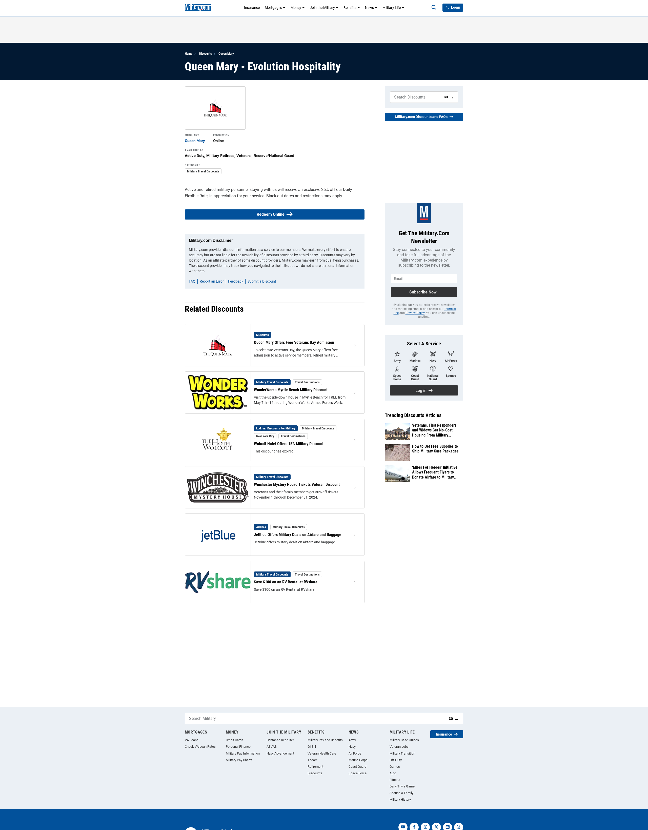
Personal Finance (238, 746)
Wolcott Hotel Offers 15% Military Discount (288, 443)
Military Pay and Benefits (325, 740)
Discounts (205, 53)
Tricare (313, 760)
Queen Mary (226, 53)
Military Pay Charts (239, 760)
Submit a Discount (262, 281)
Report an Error (212, 281)
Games (395, 766)
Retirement (315, 766)
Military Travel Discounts (203, 171)
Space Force (358, 773)
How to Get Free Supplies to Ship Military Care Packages (435, 448)
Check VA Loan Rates (200, 746)
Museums (262, 335)
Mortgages (273, 7)
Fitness (395, 780)
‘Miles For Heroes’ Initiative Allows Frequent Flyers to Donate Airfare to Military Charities (434, 472)
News (369, 7)
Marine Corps (358, 760)
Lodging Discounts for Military (275, 428)
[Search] (433, 8)
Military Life (391, 7)
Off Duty (396, 760)
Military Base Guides (404, 740)
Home (188, 53)
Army (352, 740)
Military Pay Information (243, 753)
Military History (400, 799)
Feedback (235, 281)
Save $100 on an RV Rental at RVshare (285, 582)
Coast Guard (357, 766)
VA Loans (191, 740)
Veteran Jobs (399, 746)
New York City (265, 436)
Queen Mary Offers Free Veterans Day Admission (294, 342)
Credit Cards (234, 740)
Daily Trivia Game (402, 786)
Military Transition (402, 753)
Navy (352, 746)
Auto (393, 773)
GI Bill (312, 746)
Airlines (261, 527)
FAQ (192, 281)
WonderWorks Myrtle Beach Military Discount (291, 389)
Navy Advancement (280, 753)
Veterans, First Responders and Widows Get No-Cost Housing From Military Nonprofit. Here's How (434, 430)
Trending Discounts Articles (413, 415)
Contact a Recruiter (280, 740)
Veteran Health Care (322, 753)
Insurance (252, 7)
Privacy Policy (415, 313)
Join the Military (322, 7)
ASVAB (272, 746)
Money (296, 7)
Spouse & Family (401, 793)
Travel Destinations (307, 382)
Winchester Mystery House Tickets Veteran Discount (297, 484)
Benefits (349, 7)
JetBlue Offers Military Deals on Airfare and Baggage (297, 534)
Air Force (355, 753)
